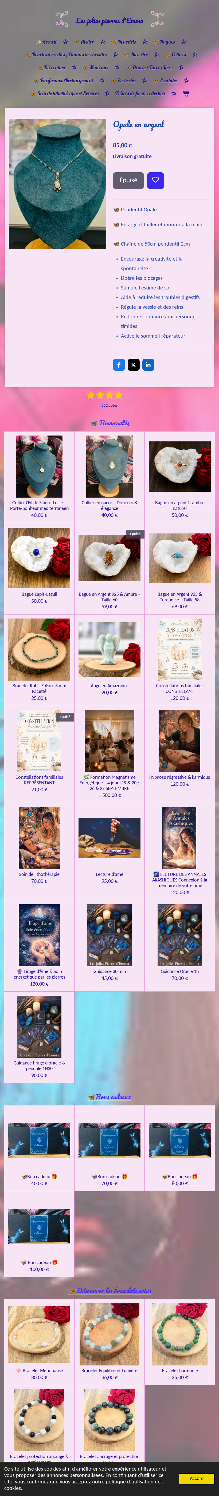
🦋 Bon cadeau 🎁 (39, 1262)
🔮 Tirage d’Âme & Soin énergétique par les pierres (39, 974)
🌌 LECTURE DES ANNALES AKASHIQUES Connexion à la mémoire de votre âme (179, 880)
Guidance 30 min (109, 971)
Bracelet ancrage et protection (109, 1456)
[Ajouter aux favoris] (155, 180)
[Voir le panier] (185, 93)
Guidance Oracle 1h (180, 971)
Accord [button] (197, 1478)
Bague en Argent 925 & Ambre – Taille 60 (109, 597)
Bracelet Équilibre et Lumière (109, 1370)
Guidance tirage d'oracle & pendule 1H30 (39, 1066)
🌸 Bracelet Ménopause (39, 1370)
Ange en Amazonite (109, 686)
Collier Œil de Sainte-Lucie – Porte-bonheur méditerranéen (39, 506)
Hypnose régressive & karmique (179, 777)
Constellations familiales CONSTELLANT (180, 689)
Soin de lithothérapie (39, 874)
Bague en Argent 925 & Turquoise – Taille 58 (180, 597)
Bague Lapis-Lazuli (39, 594)
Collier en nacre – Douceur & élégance (110, 506)
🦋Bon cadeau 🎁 (39, 1177)
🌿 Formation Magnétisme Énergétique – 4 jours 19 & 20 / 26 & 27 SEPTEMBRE (109, 783)
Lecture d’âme (109, 874)
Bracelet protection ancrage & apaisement (39, 1459)
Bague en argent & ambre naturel (180, 506)
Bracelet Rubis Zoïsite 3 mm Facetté (39, 689)
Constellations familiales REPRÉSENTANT (39, 780)
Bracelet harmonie (180, 1370)
